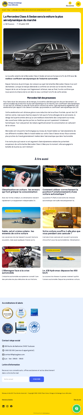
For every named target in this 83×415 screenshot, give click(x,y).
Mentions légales (7, 399)
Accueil (4, 10)
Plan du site (77, 399)
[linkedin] (3, 406)
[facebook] (11, 406)
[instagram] (7, 406)
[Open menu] (78, 4)
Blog (8, 10)
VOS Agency (46, 413)
